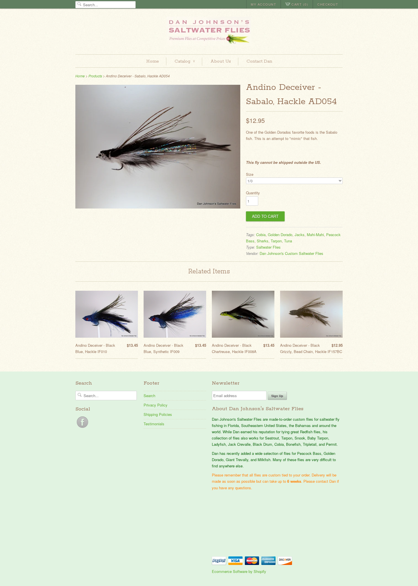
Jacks (300, 234)
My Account (263, 4)
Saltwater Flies (268, 247)
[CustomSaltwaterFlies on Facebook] (82, 427)
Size (249, 174)
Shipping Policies (158, 414)
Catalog (185, 61)
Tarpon (276, 241)
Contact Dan (259, 61)
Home (152, 61)
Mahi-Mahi (315, 234)
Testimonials (154, 423)
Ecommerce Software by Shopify (239, 571)
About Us (220, 61)
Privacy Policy (155, 405)
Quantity (253, 192)
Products (95, 75)
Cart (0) (299, 4)
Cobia (261, 234)
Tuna (288, 241)
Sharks (262, 241)
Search (149, 395)
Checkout (327, 4)
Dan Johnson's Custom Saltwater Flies (291, 253)
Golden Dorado (280, 234)
